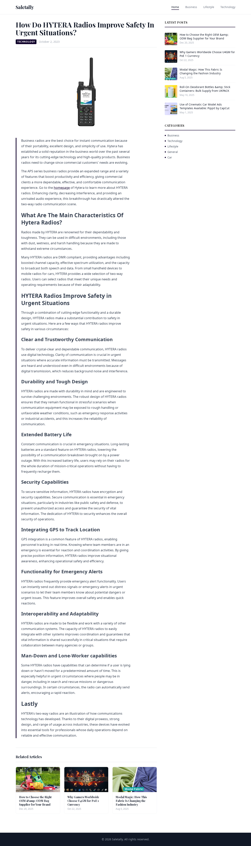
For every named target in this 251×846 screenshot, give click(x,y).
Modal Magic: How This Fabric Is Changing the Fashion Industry (131, 801)
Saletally (25, 7)
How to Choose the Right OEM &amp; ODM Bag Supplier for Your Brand (35, 801)
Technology (227, 7)
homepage (62, 187)
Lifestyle (208, 7)
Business (191, 7)
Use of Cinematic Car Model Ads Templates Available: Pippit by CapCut (204, 106)
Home (175, 7)
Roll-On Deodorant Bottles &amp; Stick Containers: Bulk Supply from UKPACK (205, 89)
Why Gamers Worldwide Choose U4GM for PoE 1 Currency (83, 801)
